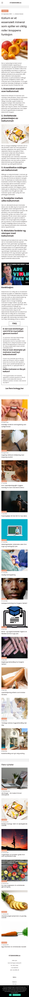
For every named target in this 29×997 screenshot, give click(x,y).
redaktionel (5, 11)
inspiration (4, 420)
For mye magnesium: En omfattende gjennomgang (12, 886)
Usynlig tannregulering (8, 575)
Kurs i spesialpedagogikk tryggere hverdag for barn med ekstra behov (12, 486)
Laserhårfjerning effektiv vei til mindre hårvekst (13, 693)
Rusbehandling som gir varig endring (12, 753)
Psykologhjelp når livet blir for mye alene (14, 516)
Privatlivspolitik (16, 994)
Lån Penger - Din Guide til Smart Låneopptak (11, 793)
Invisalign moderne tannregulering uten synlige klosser (13, 426)
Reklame (14, 982)
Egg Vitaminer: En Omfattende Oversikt (13, 947)
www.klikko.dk (16, 970)
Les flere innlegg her (14, 388)
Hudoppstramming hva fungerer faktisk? (14, 603)
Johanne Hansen (19, 13)
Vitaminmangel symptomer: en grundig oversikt (13, 916)
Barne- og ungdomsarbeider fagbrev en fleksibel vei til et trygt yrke (14, 633)
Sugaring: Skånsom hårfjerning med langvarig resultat (12, 456)
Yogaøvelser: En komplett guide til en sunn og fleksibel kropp (13, 855)
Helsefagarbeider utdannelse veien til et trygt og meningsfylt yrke (14, 545)
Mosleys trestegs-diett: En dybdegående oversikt (14, 824)
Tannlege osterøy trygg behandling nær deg (14, 724)
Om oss (14, 984)
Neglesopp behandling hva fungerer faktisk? (12, 663)
